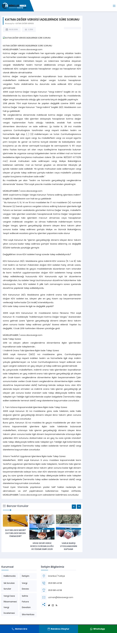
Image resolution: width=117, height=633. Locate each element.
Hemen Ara (21, 628)
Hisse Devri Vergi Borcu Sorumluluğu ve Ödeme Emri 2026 (42, 546)
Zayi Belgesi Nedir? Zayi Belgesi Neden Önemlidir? (15, 533)
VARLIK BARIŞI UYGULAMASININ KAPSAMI (68, 546)
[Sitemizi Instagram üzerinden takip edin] (53, 604)
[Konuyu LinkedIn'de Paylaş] (76, 28)
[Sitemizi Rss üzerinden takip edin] (57, 604)
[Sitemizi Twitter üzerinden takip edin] (49, 604)
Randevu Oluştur (60, 628)
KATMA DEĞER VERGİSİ (25, 23)
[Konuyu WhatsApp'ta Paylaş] (72, 28)
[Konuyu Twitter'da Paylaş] (69, 28)
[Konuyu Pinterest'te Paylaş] (80, 28)
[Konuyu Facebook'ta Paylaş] (65, 28)
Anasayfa (9, 23)
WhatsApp (99, 628)
